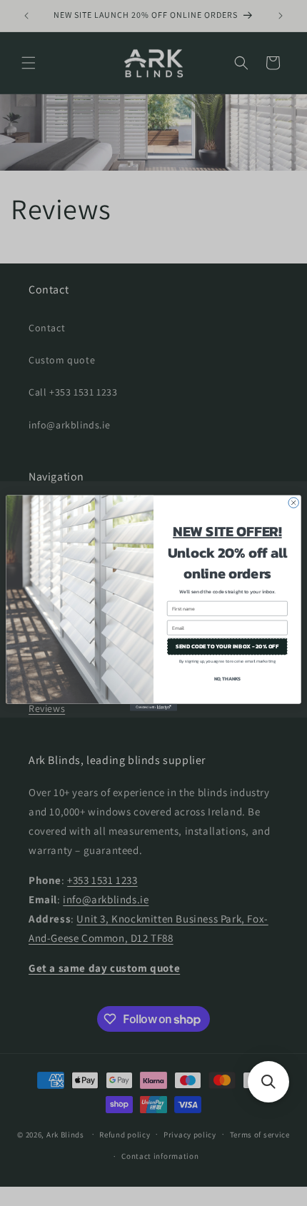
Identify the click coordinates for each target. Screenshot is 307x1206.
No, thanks (227, 679)
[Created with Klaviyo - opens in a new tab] (153, 707)
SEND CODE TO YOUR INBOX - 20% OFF (227, 646)
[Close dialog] (293, 503)
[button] (268, 1081)
